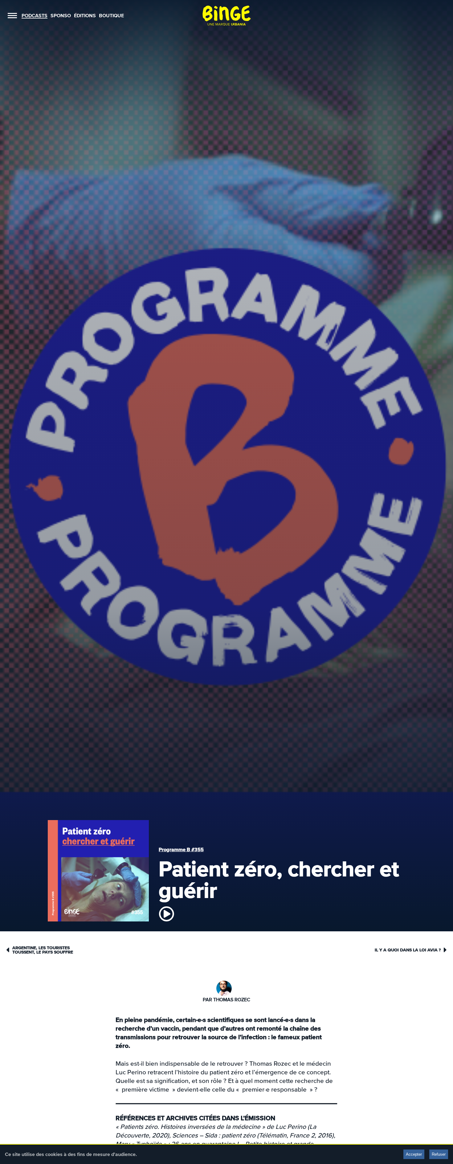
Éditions (85, 15)
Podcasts (34, 15)
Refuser (439, 1154)
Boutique (111, 15)
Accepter (414, 1154)
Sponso (61, 15)
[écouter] (166, 913)
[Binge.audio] (226, 15)
